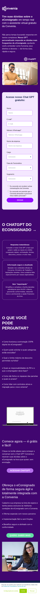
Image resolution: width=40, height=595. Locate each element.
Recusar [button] (32, 591)
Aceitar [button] (23, 591)
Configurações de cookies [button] (11, 591)
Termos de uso (21, 586)
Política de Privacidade (9, 586)
